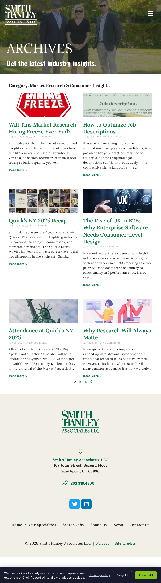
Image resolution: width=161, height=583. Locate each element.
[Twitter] (74, 504)
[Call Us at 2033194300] (65, 482)
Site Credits (125, 543)
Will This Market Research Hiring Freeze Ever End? (42, 128)
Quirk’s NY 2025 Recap (38, 220)
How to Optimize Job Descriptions (109, 128)
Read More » (18, 170)
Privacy (103, 543)
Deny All (122, 575)
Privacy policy (99, 575)
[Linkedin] (86, 504)
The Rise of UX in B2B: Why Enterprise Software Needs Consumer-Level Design (115, 231)
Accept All (146, 575)
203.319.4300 (82, 483)
